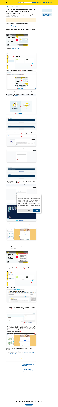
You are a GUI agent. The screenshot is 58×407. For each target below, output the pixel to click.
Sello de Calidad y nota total (10, 25)
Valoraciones (11, 6)
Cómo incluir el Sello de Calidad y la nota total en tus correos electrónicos (47, 11)
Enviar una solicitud (29, 404)
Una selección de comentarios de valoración (13, 26)
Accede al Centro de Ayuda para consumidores (44, 2)
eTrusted (7, 6)
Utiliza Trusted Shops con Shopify (27, 369)
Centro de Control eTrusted (15, 48)
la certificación (16, 95)
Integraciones (16, 6)
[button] (20, 359)
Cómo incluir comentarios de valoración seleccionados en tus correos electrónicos (47, 14)
